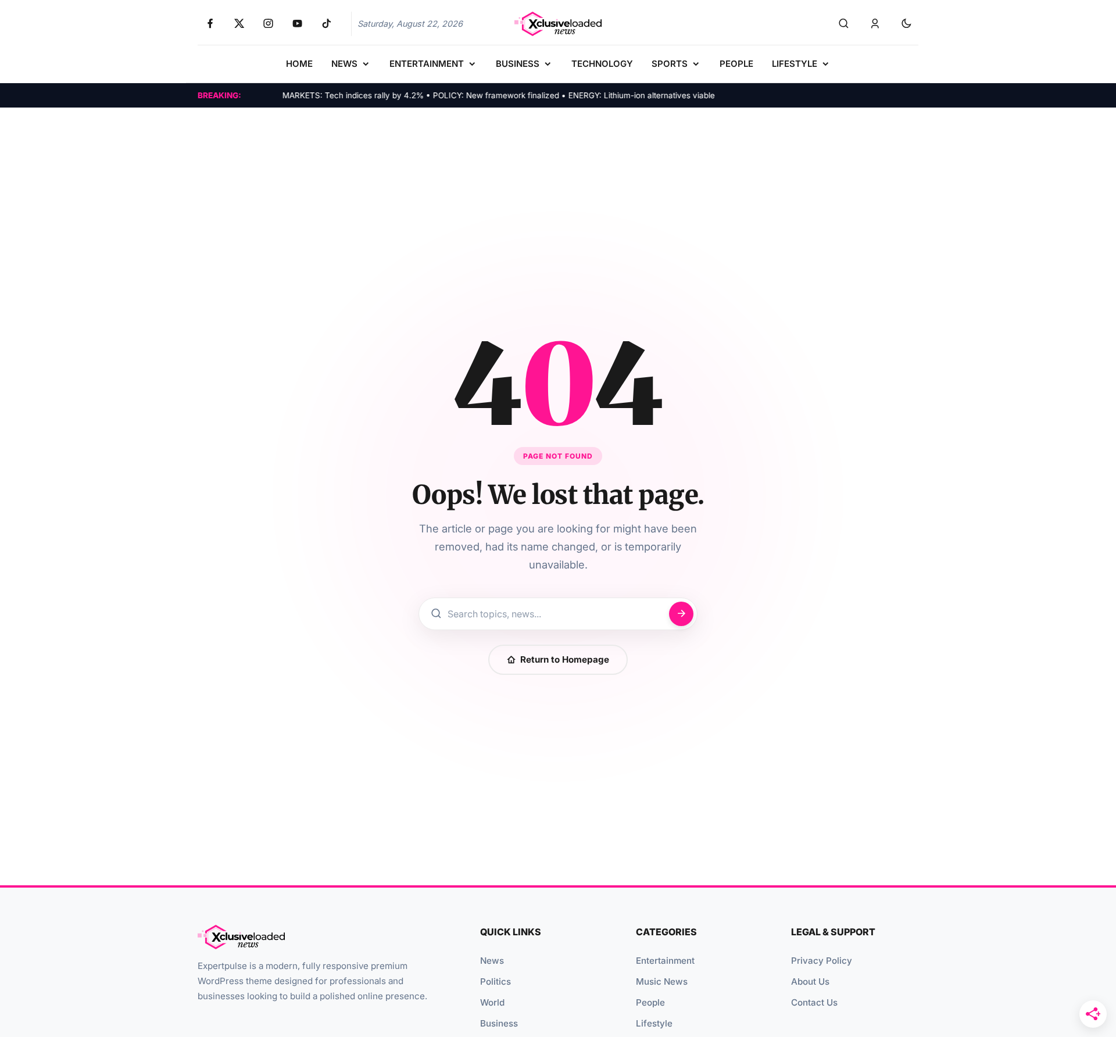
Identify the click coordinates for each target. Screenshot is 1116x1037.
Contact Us (814, 1002)
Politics (495, 981)
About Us (810, 981)
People (650, 1002)
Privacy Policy (821, 960)
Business (499, 1023)
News (492, 960)
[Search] (843, 24)
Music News (662, 981)
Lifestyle (654, 1023)
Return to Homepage (564, 659)
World (492, 1002)
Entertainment (665, 960)
